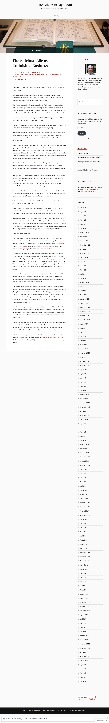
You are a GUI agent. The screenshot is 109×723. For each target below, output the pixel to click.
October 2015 (84, 511)
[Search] (100, 102)
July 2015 (83, 523)
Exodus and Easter (83, 166)
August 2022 (84, 207)
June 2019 (83, 332)
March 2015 (83, 540)
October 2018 (84, 361)
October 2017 (84, 411)
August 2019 (84, 324)
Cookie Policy (33, 720)
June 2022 (83, 216)
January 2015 (84, 548)
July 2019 (83, 328)
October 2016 (84, 461)
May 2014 (83, 581)
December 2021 (85, 241)
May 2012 (83, 673)
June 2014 (83, 577)
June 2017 (83, 428)
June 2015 (83, 527)
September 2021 (85, 253)
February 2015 (84, 544)
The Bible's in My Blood (54, 5)
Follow (82, 133)
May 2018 (83, 382)
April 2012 (83, 677)
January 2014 (84, 598)
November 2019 (85, 311)
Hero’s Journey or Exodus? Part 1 (88, 162)
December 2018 (85, 353)
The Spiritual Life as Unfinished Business (30, 63)
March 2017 (83, 440)
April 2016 (83, 486)
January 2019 (84, 349)
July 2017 (83, 424)
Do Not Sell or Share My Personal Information (71, 710)
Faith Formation (56, 74)
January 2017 (84, 449)
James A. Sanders (47, 337)
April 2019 (83, 340)
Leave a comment (21, 79)
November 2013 (85, 602)
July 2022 (83, 212)
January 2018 (84, 399)
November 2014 (85, 557)
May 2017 (83, 432)
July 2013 (83, 619)
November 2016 (85, 457)
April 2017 (83, 436)
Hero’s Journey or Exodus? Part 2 (88, 157)
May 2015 (83, 532)
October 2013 (84, 606)
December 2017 (85, 403)
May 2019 (83, 336)
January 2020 (84, 303)
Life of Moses (60, 243)
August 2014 (84, 569)
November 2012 (85, 648)
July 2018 (83, 374)
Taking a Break (82, 153)
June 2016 (83, 478)
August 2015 (84, 519)
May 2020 (83, 286)
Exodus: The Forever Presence (87, 170)
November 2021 (85, 245)
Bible (18, 74)
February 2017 (84, 444)
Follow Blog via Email (86, 113)
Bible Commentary (27, 74)
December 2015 (85, 503)
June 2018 (83, 378)
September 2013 (85, 611)
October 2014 (84, 561)
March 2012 (83, 681)
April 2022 (83, 224)
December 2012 (85, 644)
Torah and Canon (58, 337)
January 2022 (84, 237)
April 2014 (83, 586)
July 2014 (83, 573)
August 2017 (84, 419)
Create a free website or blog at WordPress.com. (39, 710)
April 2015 (83, 536)
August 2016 (84, 469)
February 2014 (84, 594)
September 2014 (85, 565)
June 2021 (83, 266)
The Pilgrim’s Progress (46, 246)
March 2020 (83, 295)
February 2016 (84, 494)
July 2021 (83, 261)
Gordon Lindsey (35, 72)
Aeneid (42, 165)
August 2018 (84, 370)
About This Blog (54, 16)
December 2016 (85, 453)
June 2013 (83, 623)
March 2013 (83, 631)
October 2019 (84, 315)
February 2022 (84, 232)
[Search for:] (90, 102)
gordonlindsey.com (89, 191)
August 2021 (84, 257)
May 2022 (83, 220)
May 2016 (83, 482)
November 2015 (85, 507)
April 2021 (83, 274)
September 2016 (85, 465)
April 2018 (83, 386)
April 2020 (83, 291)
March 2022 (83, 228)
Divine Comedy (22, 246)
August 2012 (84, 660)
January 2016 (84, 498)
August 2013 (84, 615)
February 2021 (84, 282)
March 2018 (83, 390)
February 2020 (84, 299)
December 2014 (85, 552)
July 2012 (83, 665)
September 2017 (85, 415)
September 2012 (85, 656)
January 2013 (84, 640)
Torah (24, 95)
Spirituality (17, 77)
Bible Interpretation (41, 74)
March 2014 (83, 590)
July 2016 (83, 473)
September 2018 (85, 365)
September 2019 (85, 320)
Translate (92, 699)
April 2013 (83, 627)
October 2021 (84, 249)
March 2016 (83, 490)
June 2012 (83, 669)
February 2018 (84, 394)
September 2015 (85, 515)
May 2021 (83, 270)
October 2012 (84, 652)
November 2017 (85, 407)
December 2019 (85, 307)
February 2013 (84, 636)
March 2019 (83, 345)
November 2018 (85, 357)
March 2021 (83, 278)
